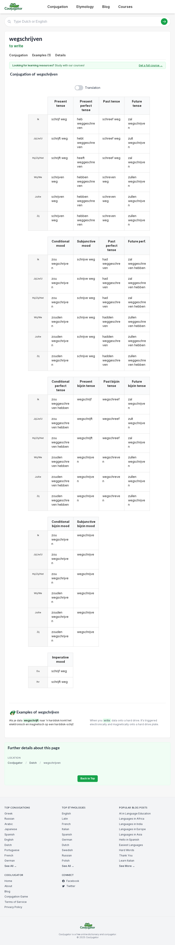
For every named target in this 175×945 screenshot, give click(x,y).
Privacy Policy (13, 907)
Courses (125, 6)
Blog (106, 6)
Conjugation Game (16, 896)
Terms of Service (15, 901)
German (9, 860)
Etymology (85, 6)
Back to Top (87, 778)
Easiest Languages (131, 845)
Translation (92, 87)
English (8, 839)
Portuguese (11, 850)
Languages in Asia (130, 834)
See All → (10, 866)
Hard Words (126, 850)
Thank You (126, 855)
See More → (127, 866)
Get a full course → (151, 65)
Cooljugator (15, 762)
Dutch (33, 762)
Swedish (67, 850)
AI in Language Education (135, 813)
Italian (65, 829)
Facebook (72, 881)
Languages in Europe (132, 829)
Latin (65, 818)
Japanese (10, 829)
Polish (66, 860)
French (8, 855)
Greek (8, 813)
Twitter (70, 886)
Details (60, 55)
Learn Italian (126, 860)
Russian (9, 818)
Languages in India (131, 824)
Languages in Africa (131, 818)
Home (8, 881)
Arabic (8, 824)
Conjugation (57, 6)
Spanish (9, 834)
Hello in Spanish (129, 839)
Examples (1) (41, 55)
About (8, 886)
